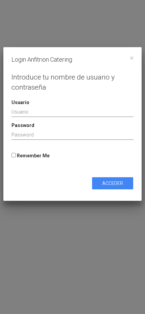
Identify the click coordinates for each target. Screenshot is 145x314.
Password (22, 125)
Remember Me (33, 155)
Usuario (20, 102)
